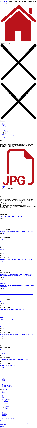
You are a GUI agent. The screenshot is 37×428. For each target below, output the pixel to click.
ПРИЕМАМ (2, 426)
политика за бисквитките (27, 423)
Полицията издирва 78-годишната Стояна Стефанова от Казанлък (14, 266)
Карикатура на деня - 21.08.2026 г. (7, 365)
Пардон (5, 133)
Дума (3, 194)
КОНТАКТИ (4, 414)
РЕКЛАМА (4, 415)
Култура (3, 396)
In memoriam (6, 138)
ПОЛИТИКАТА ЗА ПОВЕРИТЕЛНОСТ (9, 418)
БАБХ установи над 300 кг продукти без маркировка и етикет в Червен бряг (16, 259)
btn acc (8, 399)
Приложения (4, 399)
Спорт (3, 398)
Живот (3, 397)
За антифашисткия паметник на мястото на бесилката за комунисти (14, 359)
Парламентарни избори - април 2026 (10, 135)
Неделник (6, 131)
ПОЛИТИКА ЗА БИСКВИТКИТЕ (8, 417)
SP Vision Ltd (5, 389)
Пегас (5, 132)
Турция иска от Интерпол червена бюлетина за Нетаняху (12, 216)
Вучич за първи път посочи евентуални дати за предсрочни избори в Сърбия (16, 231)
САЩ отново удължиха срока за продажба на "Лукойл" (12, 309)
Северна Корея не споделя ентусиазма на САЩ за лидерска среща (14, 239)
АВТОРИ (3, 412)
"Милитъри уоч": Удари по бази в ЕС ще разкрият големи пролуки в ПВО (16, 372)
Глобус (5, 130)
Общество (3, 349)
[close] (0, 427)
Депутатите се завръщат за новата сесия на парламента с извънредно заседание (17, 251)
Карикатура (6, 405)
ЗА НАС (3, 411)
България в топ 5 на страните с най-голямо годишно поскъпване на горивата (16, 294)
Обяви (5, 137)
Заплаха (2, 351)
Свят (3, 187)
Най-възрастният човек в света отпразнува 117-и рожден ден (13, 224)
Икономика (3, 283)
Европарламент (6, 136)
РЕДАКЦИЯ (4, 413)
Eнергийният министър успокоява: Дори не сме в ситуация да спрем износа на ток (17, 301)
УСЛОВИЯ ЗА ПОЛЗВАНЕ (7, 416)
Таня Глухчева (4, 353)
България (2, 249)
